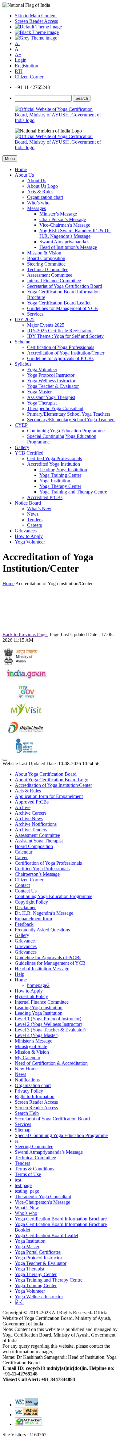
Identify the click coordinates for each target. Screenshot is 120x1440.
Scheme (22, 341)
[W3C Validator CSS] (26, 1404)
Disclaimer (25, 907)
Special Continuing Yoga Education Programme (61, 1135)
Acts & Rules (40, 191)
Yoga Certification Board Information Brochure (61, 1218)
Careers (34, 525)
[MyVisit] (25, 716)
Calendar (23, 851)
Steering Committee (46, 264)
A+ (18, 54)
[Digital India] (25, 734)
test (18, 1179)
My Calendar (27, 1057)
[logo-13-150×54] (20, 662)
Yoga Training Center (60, 475)
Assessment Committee (49, 275)
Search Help (27, 1113)
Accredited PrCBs (44, 497)
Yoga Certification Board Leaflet (58, 302)
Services (35, 314)
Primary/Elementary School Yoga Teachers (68, 414)
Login (20, 60)
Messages (36, 208)
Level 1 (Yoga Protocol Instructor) (48, 1018)
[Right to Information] (25, 752)
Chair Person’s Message (62, 219)
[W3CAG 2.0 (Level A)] (28, 1424)
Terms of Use (28, 1174)
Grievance (25, 940)
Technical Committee (47, 269)
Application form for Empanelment (49, 796)
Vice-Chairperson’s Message (42, 1202)
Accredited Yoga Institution (53, 464)
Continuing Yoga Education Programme (66, 430)
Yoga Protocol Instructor (50, 375)
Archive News (29, 818)
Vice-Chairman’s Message (64, 225)
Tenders (34, 519)
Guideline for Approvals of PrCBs (60, 358)
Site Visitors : (24, 1434)
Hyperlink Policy (31, 996)
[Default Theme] (38, 26)
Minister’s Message (58, 213)
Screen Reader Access (36, 21)
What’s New (39, 508)
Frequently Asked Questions (42, 929)
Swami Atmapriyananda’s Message (49, 1152)
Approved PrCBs (32, 801)
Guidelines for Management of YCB (62, 308)
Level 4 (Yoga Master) (36, 1035)
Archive (22, 807)
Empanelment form (33, 918)
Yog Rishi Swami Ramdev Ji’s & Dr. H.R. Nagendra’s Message (75, 233)
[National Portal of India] (25, 680)
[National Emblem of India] (48, 131)
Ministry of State (31, 1046)
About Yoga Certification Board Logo (51, 779)
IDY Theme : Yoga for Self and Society (65, 336)
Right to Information (34, 1096)
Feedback (24, 924)
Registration (26, 65)
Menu (10, 158)
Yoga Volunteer (42, 369)
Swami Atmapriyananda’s (64, 241)
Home (21, 169)
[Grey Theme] (36, 37)
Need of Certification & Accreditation (51, 1063)
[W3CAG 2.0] (26, 1414)
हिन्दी (19, 1302)
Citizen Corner (29, 76)
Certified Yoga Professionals (54, 458)
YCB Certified (29, 453)
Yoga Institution (54, 480)
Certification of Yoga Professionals (60, 347)
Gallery (22, 447)
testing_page (27, 1191)
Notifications (27, 1079)
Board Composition (46, 258)
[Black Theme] (37, 32)
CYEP (21, 425)
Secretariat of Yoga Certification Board (64, 286)
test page (23, 1185)
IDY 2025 (24, 319)
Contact (22, 885)
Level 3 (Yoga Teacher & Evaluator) (50, 1029)
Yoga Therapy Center (60, 486)
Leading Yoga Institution (63, 469)
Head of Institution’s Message (68, 247)
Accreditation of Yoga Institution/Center (65, 352)
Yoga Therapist (42, 402)
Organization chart (45, 197)
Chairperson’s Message (37, 874)
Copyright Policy (31, 902)
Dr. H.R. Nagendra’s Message (44, 913)
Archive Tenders (31, 829)
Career (21, 857)
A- (17, 43)
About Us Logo (42, 186)
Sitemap (22, 1129)
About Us (24, 175)
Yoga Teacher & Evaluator (53, 386)
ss (16, 1141)
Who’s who (38, 202)
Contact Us (26, 890)
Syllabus (23, 364)
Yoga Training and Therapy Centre (73, 491)
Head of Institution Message (42, 968)
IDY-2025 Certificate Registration (60, 330)
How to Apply (29, 536)
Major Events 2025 (45, 325)
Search (81, 98)
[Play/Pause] (4, 760)
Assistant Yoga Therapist (51, 397)
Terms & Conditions (34, 1168)
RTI (18, 71)
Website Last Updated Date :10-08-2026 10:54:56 (50, 763)
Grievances (26, 530)
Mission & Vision (44, 252)
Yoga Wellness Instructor (51, 380)
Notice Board (28, 503)
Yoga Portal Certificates (38, 1252)
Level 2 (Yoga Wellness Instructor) (48, 1024)
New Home (26, 1068)
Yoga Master (39, 391)
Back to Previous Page (25, 634)
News (32, 514)
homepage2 (38, 985)
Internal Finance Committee (54, 280)
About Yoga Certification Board (46, 774)
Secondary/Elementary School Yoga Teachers (71, 419)
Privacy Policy (29, 1091)
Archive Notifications (36, 824)
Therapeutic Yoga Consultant (55, 408)
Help (19, 974)
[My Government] (25, 698)
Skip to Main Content (36, 15)
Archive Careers (30, 813)
